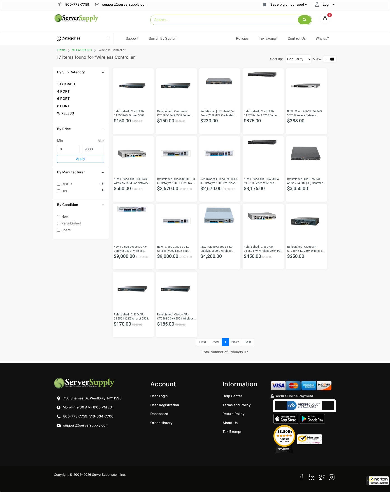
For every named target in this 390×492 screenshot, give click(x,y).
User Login (159, 396)
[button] (377, 480)
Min (60, 140)
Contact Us (297, 38)
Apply (80, 158)
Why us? (322, 38)
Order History (161, 423)
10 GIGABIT (66, 84)
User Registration (164, 405)
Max (101, 140)
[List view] (328, 59)
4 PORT (63, 91)
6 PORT (63, 98)
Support (132, 38)
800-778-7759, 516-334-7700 (88, 416)
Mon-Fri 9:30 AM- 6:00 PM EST (88, 407)
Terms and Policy (237, 405)
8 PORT (63, 106)
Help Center (232, 396)
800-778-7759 (76, 4)
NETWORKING (82, 50)
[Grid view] (332, 59)
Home (61, 50)
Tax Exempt (268, 38)
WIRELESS (65, 113)
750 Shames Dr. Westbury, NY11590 (92, 398)
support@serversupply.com (124, 4)
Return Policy (234, 414)
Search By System (163, 38)
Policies (242, 38)
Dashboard (159, 414)
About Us (230, 423)
